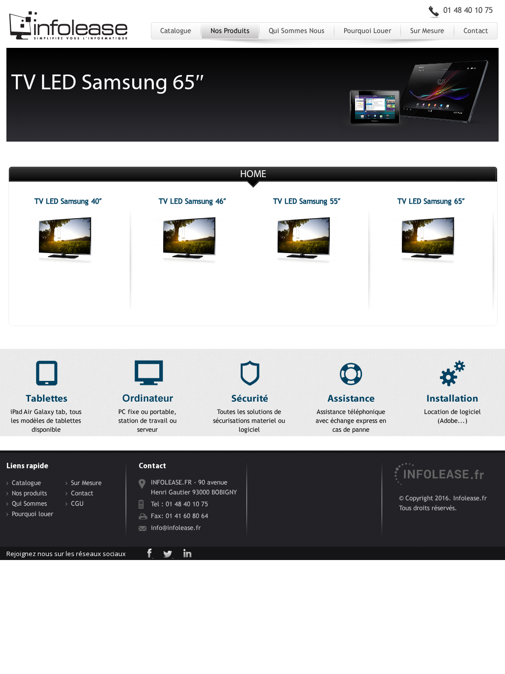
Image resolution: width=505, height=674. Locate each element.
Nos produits (230, 31)
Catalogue (175, 31)
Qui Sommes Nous (297, 31)
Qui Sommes (29, 503)
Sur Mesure (427, 31)
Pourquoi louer (367, 31)
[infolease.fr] (68, 28)
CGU (77, 503)
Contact (476, 31)
